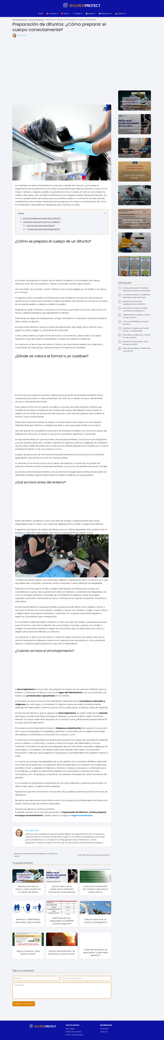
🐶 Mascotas (104, 13)
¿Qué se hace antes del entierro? (40, 225)
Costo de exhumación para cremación (93, 855)
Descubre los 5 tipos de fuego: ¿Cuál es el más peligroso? (135, 309)
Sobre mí (104, 1032)
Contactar (104, 1029)
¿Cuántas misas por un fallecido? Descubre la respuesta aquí (136, 295)
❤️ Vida (64, 13)
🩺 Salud (76, 13)
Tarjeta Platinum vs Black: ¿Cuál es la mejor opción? (137, 316)
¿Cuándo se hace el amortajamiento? (43, 229)
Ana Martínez (22, 35)
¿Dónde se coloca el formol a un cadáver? (41, 222)
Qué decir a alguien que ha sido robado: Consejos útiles (136, 329)
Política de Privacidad (74, 1035)
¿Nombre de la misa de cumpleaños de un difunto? (134, 302)
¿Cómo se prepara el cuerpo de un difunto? (41, 218)
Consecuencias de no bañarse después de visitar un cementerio (137, 289)
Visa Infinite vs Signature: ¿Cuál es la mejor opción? (136, 336)
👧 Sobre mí (120, 13)
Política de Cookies (73, 1032)
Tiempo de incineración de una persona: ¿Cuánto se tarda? (35, 854)
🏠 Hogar (89, 13)
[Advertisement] (61, 71)
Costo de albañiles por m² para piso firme (136, 322)
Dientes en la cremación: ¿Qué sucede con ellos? (135, 342)
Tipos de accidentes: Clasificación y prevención (137, 349)
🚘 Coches (51, 13)
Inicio (40, 13)
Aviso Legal (70, 1029)
